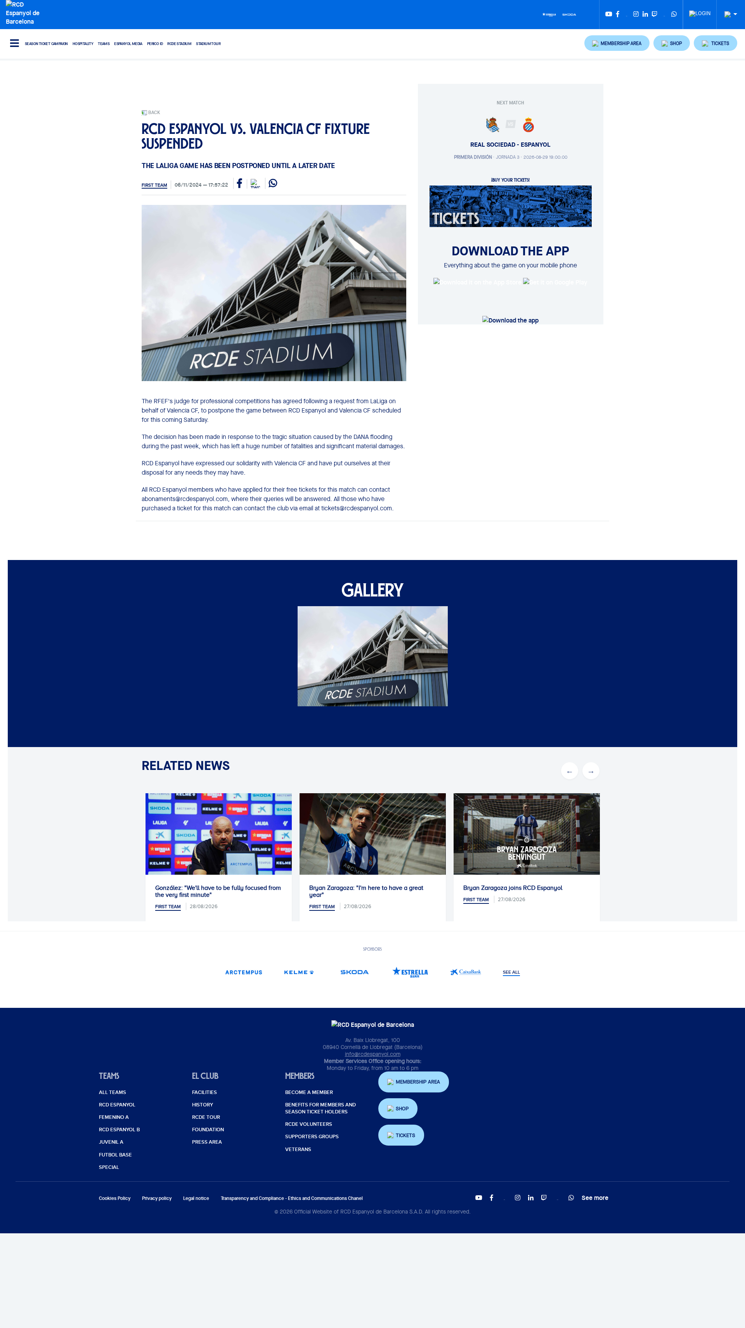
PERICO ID (155, 43)
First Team (154, 185)
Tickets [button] (405, 1135)
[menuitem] (699, 11)
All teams (112, 1092)
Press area (207, 1142)
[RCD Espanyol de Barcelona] (24, 12)
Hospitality (83, 43)
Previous (569, 770)
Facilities (204, 1092)
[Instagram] (636, 14)
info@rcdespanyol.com (372, 1054)
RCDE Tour (206, 1117)
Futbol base (115, 1155)
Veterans (298, 1149)
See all (511, 972)
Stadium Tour (208, 43)
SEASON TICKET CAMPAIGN (46, 43)
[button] (617, 43)
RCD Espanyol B (119, 1130)
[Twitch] (654, 14)
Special (109, 1167)
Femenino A (114, 1117)
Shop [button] (402, 1108)
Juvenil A (111, 1142)
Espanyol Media (128, 43)
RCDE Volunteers (308, 1124)
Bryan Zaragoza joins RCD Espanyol (512, 887)
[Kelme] (299, 972)
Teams (103, 43)
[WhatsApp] (674, 14)
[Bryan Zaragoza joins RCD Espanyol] (527, 834)
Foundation (208, 1130)
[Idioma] (728, 14)
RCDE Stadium (179, 43)
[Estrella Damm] (549, 13)
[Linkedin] (645, 14)
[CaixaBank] (466, 972)
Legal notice (196, 1198)
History (202, 1105)
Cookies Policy (114, 1198)
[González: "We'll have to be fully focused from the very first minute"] (219, 842)
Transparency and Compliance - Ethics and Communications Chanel (292, 1198)
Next (590, 770)
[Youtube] (608, 14)
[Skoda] (569, 13)
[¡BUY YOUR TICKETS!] (511, 205)
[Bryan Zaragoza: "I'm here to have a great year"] (373, 842)
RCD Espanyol (117, 1105)
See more (595, 1197)
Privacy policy (157, 1198)
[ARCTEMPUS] (244, 972)
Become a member (309, 1092)
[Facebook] (617, 14)
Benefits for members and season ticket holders (320, 1108)
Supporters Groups (312, 1137)
